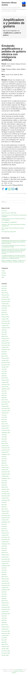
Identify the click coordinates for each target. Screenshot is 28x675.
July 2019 (4, 415)
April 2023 (4, 354)
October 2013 (5, 541)
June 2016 (4, 480)
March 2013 (5, 552)
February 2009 (5, 646)
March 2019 (5, 423)
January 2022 (5, 382)
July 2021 (4, 391)
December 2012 (6, 559)
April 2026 (4, 290)
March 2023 (5, 356)
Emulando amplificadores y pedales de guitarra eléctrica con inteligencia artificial (14, 52)
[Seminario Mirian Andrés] (23, 5)
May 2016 (4, 482)
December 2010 (6, 607)
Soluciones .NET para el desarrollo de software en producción (13, 225)
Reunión (4, 275)
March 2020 (5, 404)
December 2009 (6, 631)
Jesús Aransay (18, 669)
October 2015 (5, 498)
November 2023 (6, 345)
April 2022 (4, 375)
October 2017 (5, 452)
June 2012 (4, 570)
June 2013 (4, 546)
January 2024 (5, 340)
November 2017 (6, 450)
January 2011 (5, 605)
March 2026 (5, 292)
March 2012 (5, 576)
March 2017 (5, 465)
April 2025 (4, 312)
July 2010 (4, 616)
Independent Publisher (18, 671)
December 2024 (6, 321)
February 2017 (5, 467)
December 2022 (6, 362)
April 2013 (4, 550)
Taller (3, 277)
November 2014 (6, 517)
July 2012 (4, 568)
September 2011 (6, 589)
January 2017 (5, 469)
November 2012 (6, 561)
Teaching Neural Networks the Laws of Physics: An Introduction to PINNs (14, 246)
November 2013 (6, 539)
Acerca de (4, 210)
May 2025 (4, 310)
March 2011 (5, 600)
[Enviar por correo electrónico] (13, 189)
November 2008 (6, 653)
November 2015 (6, 495)
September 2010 (6, 613)
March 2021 (5, 399)
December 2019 (6, 408)
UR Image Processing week (9, 231)
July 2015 (4, 502)
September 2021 (6, 388)
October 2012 (5, 563)
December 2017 (6, 447)
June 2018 (4, 437)
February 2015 (5, 511)
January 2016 (5, 491)
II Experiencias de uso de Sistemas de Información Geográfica (14, 219)
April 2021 (4, 397)
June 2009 (4, 637)
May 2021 (4, 395)
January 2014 (5, 535)
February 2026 (5, 295)
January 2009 (5, 648)
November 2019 (6, 410)
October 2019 (5, 413)
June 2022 (4, 371)
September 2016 (6, 478)
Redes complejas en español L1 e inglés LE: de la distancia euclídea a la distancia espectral (14, 261)
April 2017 (4, 463)
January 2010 (5, 629)
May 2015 (4, 504)
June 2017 (4, 458)
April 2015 (4, 506)
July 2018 (4, 434)
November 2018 (6, 430)
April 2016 (4, 485)
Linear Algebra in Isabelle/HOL (9, 222)
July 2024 (4, 330)
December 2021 (6, 384)
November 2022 (6, 364)
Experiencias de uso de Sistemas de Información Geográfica (14, 215)
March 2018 (5, 443)
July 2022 (4, 369)
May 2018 (4, 439)
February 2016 (5, 489)
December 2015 (6, 493)
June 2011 (4, 594)
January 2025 (5, 319)
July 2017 (4, 456)
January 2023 (5, 360)
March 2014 (5, 530)
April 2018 (4, 441)
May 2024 (4, 334)
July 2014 (4, 524)
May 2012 (4, 572)
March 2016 (5, 487)
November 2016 (6, 474)
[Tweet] (6, 189)
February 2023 (5, 358)
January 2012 (5, 581)
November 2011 (6, 585)
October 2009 (5, 635)
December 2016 (6, 471)
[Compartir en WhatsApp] (9, 189)
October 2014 (5, 520)
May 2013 (4, 548)
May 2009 (4, 640)
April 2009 (4, 642)
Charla (9, 193)
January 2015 (5, 513)
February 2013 (5, 554)
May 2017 (4, 461)
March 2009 (5, 644)
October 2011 (5, 587)
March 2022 (5, 378)
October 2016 (5, 476)
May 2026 (4, 288)
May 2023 (4, 351)
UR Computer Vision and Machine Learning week (13, 228)
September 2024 (6, 327)
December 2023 (6, 343)
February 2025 (5, 316)
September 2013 (6, 544)
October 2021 (5, 386)
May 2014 (4, 528)
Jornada (4, 273)
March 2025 (5, 314)
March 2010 (5, 624)
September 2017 (6, 454)
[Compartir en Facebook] (3, 189)
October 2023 (5, 347)
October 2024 (5, 325)
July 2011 (4, 592)
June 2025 (4, 308)
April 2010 (4, 622)
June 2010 (4, 618)
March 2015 (5, 509)
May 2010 (4, 620)
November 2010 (6, 609)
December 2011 (6, 583)
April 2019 (4, 421)
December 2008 (6, 651)
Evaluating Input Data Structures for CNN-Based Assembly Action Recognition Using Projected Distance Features (14, 242)
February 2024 (5, 338)
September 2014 (6, 522)
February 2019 (5, 426)
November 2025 (6, 301)
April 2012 (4, 574)
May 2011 (4, 596)
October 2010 (5, 611)
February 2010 (5, 627)
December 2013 (6, 537)
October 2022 (5, 367)
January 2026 (5, 297)
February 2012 (5, 578)
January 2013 (5, 557)
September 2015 (6, 500)
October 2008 (5, 655)
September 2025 (6, 305)
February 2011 (5, 602)
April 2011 (4, 598)
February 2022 (5, 380)
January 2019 (5, 428)
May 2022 (4, 373)
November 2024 (6, 323)
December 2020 (6, 402)
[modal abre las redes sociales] (16, 189)
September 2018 (6, 432)
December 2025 (6, 299)
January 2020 (5, 406)
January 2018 (5, 445)
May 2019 (4, 419)
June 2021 (4, 393)
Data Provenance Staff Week (9, 213)
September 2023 (6, 349)
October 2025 (5, 303)
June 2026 (4, 286)
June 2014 (4, 526)
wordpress (14, 672)
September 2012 (6, 565)
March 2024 (5, 336)
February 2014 (5, 533)
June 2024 (4, 332)
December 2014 (6, 515)
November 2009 (6, 633)
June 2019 (4, 417)
